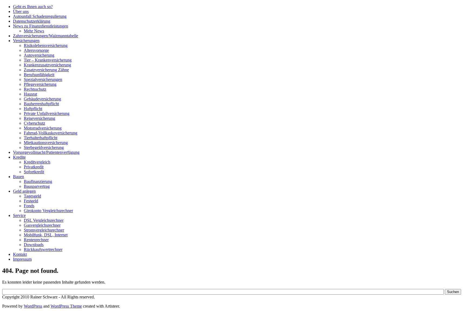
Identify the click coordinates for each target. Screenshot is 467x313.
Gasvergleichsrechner (42, 225)
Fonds (29, 205)
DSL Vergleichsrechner (44, 220)
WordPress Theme (66, 306)
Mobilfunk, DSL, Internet (46, 235)
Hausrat (30, 94)
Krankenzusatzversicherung (47, 65)
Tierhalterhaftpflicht (40, 137)
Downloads (34, 244)
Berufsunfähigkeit (39, 74)
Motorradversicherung (43, 128)
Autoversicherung (39, 55)
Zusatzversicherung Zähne (46, 69)
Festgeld (31, 201)
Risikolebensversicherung (46, 45)
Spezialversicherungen (43, 79)
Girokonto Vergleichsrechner (48, 210)
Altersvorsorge (36, 50)
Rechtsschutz (35, 89)
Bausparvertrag (37, 186)
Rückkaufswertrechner (43, 249)
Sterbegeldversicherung (44, 147)
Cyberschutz (34, 123)
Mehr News (34, 31)
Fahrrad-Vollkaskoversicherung (50, 133)
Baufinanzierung (38, 181)
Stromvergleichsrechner (44, 230)
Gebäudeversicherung (42, 99)
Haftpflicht (33, 108)
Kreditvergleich (37, 162)
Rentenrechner (36, 239)
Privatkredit (34, 167)
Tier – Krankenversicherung (48, 60)
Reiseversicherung (39, 118)
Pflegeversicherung (40, 84)
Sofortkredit (34, 171)
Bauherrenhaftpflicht (41, 103)
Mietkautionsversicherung (46, 142)
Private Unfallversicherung (46, 113)
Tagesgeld (32, 196)
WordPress (33, 306)
